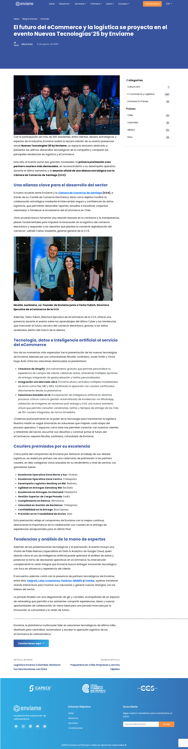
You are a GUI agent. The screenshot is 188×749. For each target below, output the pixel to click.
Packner (66, 580)
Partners (95, 3)
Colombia (148, 122)
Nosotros (64, 3)
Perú (148, 137)
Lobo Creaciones (49, 580)
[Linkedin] (30, 726)
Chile (148, 115)
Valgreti (32, 580)
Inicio (52, 3)
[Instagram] (23, 726)
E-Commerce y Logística (148, 94)
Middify (78, 580)
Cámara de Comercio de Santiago (80, 192)
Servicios (79, 3)
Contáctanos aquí (29, 643)
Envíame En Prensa (148, 101)
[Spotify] (44, 726)
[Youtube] (37, 726)
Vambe (90, 580)
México (148, 130)
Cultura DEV (148, 87)
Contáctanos (152, 3)
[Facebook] (16, 726)
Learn (109, 3)
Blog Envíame (29, 18)
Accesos (122, 3)
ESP (168, 3)
